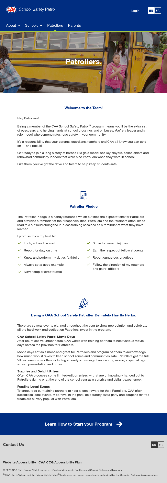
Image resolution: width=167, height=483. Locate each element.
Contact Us (13, 444)
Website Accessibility (19, 462)
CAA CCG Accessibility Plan (59, 462)
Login (135, 10)
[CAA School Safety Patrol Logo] (32, 9)
